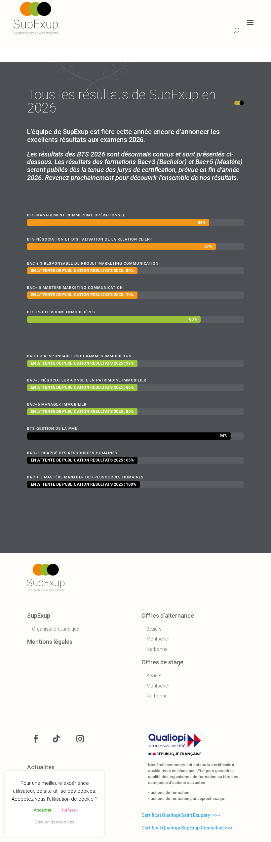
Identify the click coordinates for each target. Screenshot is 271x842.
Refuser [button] (69, 810)
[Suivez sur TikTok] (56, 739)
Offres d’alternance (167, 615)
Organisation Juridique (55, 629)
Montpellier (157, 639)
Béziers (154, 629)
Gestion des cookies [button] (54, 822)
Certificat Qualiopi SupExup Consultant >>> (187, 827)
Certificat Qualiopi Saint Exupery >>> (180, 815)
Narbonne (156, 649)
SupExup (38, 615)
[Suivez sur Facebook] (35, 739)
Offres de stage (162, 662)
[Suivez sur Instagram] (80, 739)
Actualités (41, 767)
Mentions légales (49, 641)
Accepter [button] (42, 810)
